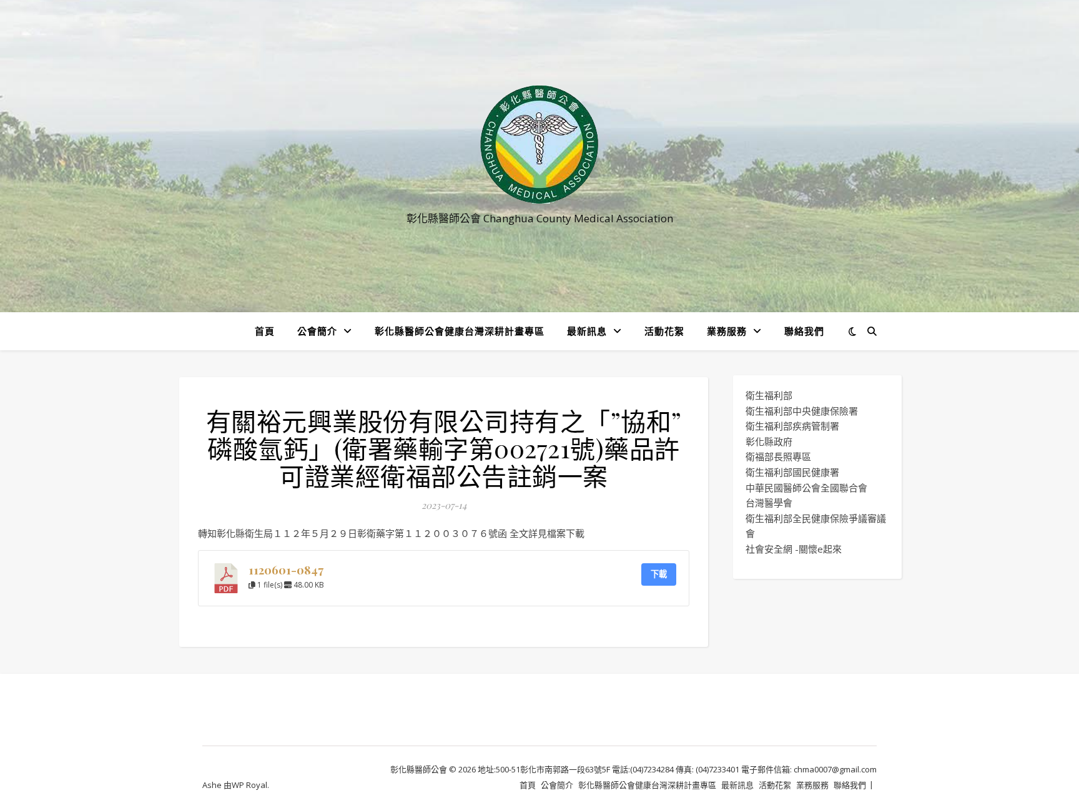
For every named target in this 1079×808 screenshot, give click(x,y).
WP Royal (249, 785)
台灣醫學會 (769, 502)
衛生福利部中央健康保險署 (802, 411)
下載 (659, 573)
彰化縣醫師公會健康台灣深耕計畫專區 (459, 331)
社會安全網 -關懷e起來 (794, 549)
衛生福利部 (769, 395)
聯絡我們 (804, 331)
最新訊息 (587, 331)
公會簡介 (317, 331)
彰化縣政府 (769, 441)
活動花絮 (664, 331)
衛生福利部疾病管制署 (792, 426)
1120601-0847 (286, 570)
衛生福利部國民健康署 (792, 472)
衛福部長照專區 (778, 456)
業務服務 (727, 331)
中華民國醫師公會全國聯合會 (806, 487)
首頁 (265, 331)
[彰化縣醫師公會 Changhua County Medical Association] (539, 145)
